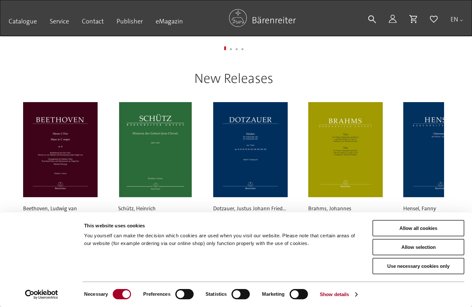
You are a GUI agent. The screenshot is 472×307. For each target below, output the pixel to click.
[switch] (184, 294)
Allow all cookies (418, 228)
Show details (334, 294)
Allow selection (418, 247)
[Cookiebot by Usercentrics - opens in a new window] (41, 294)
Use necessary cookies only (418, 266)
